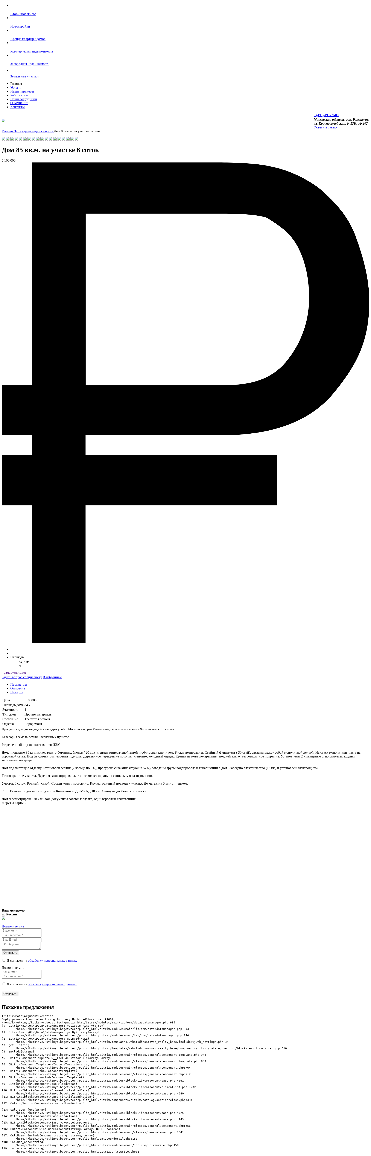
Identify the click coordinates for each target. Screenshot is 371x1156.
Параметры (18, 684)
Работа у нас (19, 95)
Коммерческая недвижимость (31, 51)
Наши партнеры (22, 91)
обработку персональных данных (52, 960)
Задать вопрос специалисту (22, 677)
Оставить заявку (326, 127)
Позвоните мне (13, 926)
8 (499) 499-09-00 (326, 115)
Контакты (17, 107)
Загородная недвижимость (29, 64)
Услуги (15, 87)
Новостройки (20, 26)
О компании (19, 103)
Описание (17, 688)
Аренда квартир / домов (28, 39)
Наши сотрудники (23, 99)
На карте (16, 692)
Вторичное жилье (23, 14)
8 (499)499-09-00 (14, 673)
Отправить (10, 952)
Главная (8, 131)
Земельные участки (24, 76)
